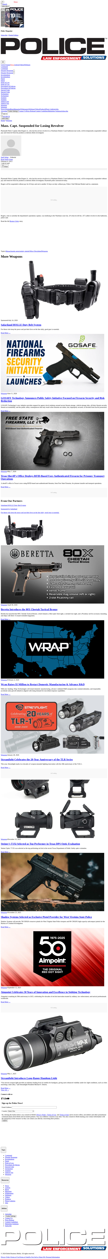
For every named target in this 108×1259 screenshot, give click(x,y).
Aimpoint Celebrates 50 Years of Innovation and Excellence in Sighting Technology (45, 992)
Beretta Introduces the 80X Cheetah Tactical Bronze (29, 609)
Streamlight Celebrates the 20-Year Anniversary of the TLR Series (37, 759)
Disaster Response (7, 71)
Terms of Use (15, 1257)
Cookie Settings (13, 111)
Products (42, 109)
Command (4, 67)
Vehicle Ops (5, 101)
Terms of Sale (24, 1257)
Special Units (5, 90)
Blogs (12, 109)
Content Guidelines (41, 111)
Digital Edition (13, 35)
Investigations (5, 75)
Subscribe (4, 35)
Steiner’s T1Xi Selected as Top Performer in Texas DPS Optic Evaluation (40, 843)
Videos (25, 2)
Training (3, 98)
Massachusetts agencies (13, 251)
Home (3, 120)
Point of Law (5, 82)
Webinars (30, 2)
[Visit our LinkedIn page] (6, 1099)
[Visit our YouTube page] (8, 1099)
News (16, 2)
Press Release (30, 111)
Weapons (4, 105)
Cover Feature (9, 2)
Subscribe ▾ (5, 6)
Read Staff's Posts (7, 159)
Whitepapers (24, 109)
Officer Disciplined (35, 251)
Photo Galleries (50, 109)
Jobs (57, 109)
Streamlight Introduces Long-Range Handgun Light (29, 1078)
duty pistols (25, 251)
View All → (5, 1090)
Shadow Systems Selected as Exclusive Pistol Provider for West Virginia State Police (46, 917)
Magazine (17, 109)
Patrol (3, 79)
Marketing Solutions (55, 111)
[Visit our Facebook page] (2, 1099)
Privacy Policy (6, 1257)
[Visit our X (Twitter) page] (4, 1099)
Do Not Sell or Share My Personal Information (44, 1257)
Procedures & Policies (8, 86)
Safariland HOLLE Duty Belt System (21, 324)
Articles (20, 2)
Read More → (5, 333)
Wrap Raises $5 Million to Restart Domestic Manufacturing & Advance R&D (43, 684)
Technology (5, 94)
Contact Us (22, 111)
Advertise (4, 111)
